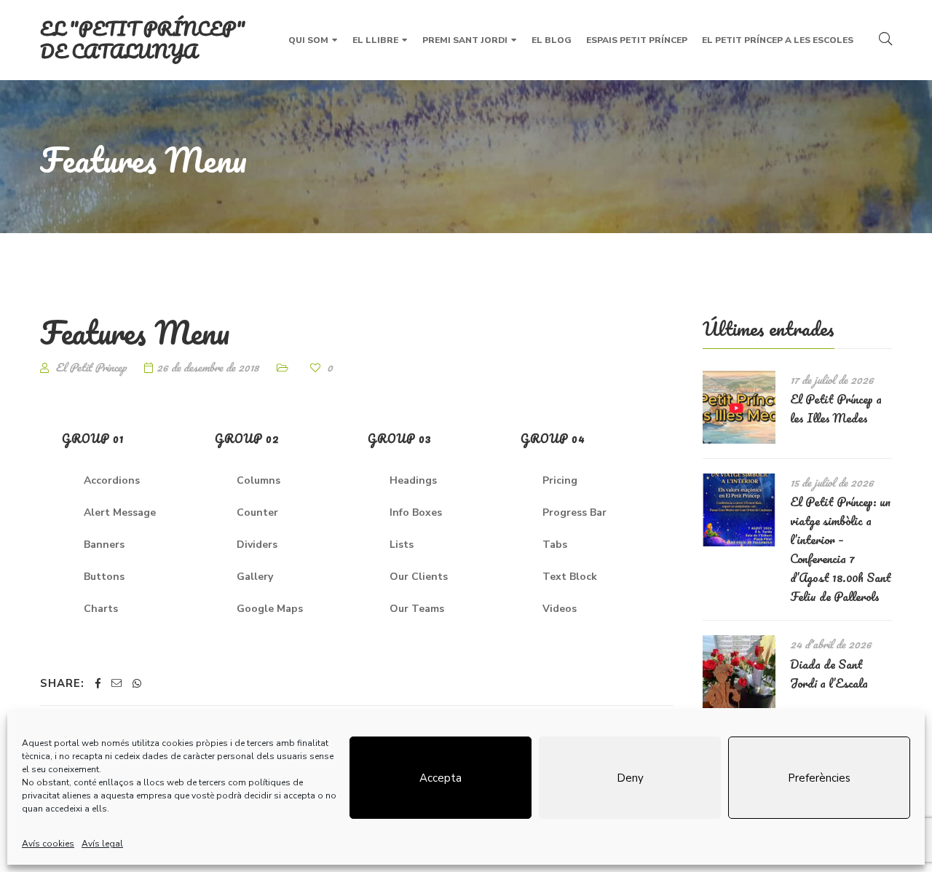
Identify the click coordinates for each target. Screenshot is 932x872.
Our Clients (419, 577)
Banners (104, 544)
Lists (402, 544)
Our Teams (417, 609)
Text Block (569, 577)
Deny (630, 778)
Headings (413, 480)
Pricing (559, 480)
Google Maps (270, 609)
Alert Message (120, 512)
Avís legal (102, 843)
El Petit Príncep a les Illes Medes (836, 408)
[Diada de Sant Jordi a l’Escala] (739, 671)
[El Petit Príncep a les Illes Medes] (739, 407)
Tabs (554, 544)
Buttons (104, 577)
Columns (258, 480)
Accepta (440, 778)
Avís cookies (48, 843)
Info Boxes (416, 512)
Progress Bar (574, 512)
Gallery (255, 577)
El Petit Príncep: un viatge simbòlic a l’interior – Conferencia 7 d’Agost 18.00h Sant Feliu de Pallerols (840, 549)
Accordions (112, 480)
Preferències (819, 778)
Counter (257, 512)
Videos (559, 609)
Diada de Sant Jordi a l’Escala (829, 673)
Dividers (257, 544)
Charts (101, 609)
